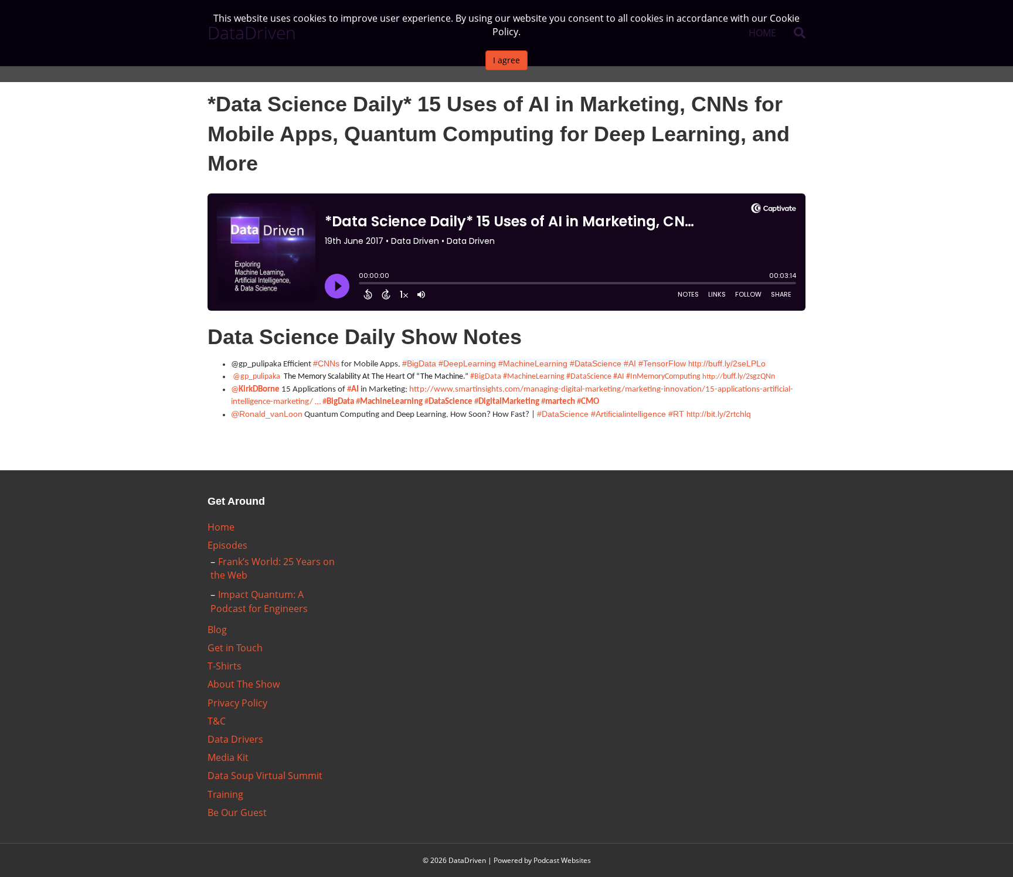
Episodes (227, 545)
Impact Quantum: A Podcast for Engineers (259, 601)
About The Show (244, 684)
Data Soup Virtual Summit (265, 775)
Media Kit (228, 757)
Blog (217, 629)
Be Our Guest (237, 812)
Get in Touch (235, 647)
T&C (217, 721)
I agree (506, 60)
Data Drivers (235, 739)
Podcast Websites (562, 860)
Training (225, 794)
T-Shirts (225, 666)
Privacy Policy (237, 702)
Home (221, 527)
